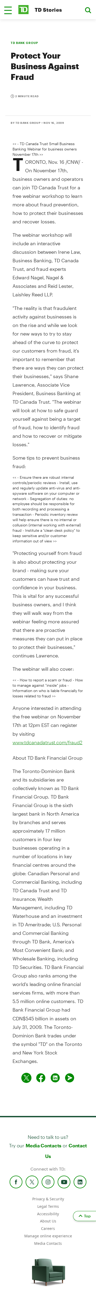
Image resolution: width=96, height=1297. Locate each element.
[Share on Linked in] (55, 1078)
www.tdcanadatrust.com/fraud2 (47, 742)
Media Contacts (43, 1145)
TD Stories (48, 10)
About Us (48, 1221)
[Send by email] (69, 1078)
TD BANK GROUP (24, 42)
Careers (48, 1228)
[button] (8, 10)
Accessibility (48, 1213)
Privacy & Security (48, 1198)
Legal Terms (48, 1206)
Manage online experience (48, 1235)
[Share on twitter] (26, 1078)
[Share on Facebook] (41, 1078)
